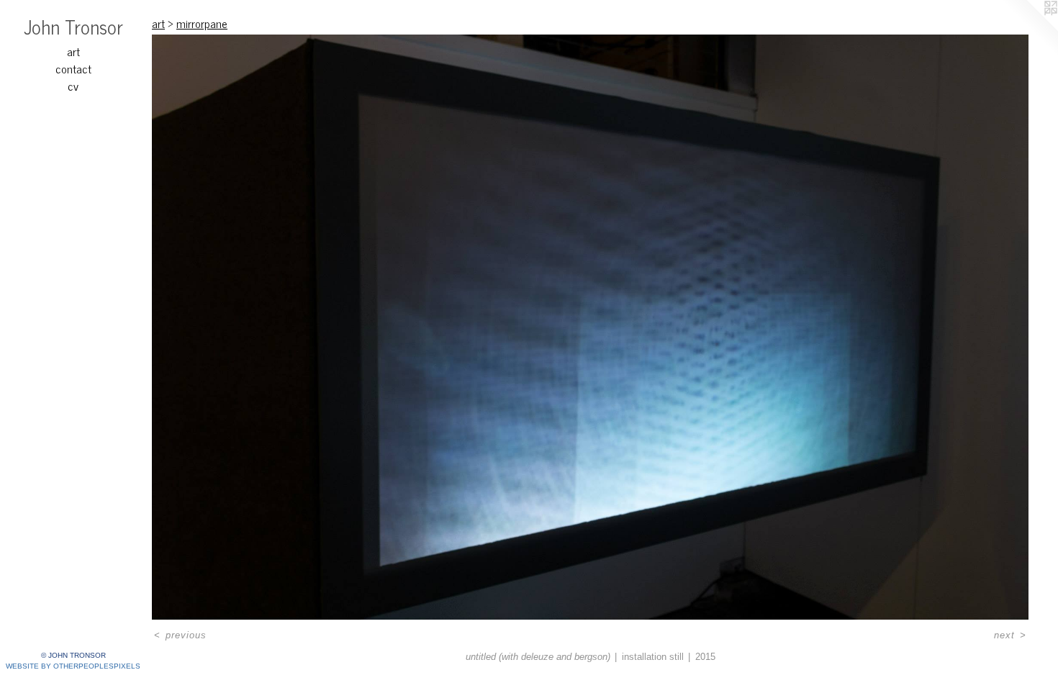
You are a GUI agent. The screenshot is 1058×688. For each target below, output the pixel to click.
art (73, 51)
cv (73, 85)
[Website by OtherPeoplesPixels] (1029, 29)
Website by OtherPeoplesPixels (73, 666)
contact (73, 68)
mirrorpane (201, 23)
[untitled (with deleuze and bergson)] (590, 327)
